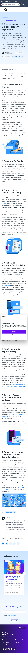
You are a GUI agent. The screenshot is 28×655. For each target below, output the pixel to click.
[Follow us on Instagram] (6, 649)
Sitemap (17, 642)
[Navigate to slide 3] (10, 599)
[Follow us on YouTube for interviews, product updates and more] (14, 649)
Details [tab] (14, 320)
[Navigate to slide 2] (8, 599)
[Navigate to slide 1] (6, 599)
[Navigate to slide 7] (18, 599)
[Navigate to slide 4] (12, 599)
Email (4, 610)
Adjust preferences (14, 334)
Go (23, 4)
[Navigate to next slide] (24, 573)
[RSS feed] (11, 649)
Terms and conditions (20, 640)
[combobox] (10, 4)
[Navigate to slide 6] (16, 599)
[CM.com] (5, 9)
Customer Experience (10, 20)
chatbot (4, 203)
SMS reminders (6, 285)
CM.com (7, 52)
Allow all (14, 331)
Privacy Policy (12, 615)
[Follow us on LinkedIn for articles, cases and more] (8, 649)
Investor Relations (6, 645)
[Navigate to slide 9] (22, 599)
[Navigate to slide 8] (20, 599)
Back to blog (5, 17)
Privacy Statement (6, 640)
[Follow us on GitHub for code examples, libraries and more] (3, 649)
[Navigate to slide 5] (14, 599)
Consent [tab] (5, 320)
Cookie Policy (5, 642)
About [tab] (22, 320)
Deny (14, 338)
